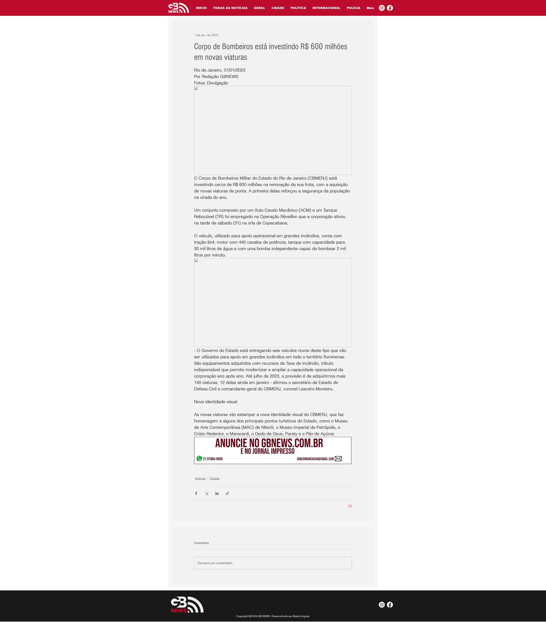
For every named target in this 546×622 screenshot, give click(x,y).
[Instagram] (382, 8)
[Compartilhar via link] (227, 493)
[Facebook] (390, 8)
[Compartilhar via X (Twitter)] (207, 493)
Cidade (215, 478)
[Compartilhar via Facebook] (196, 493)
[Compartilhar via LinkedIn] (217, 493)
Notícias (200, 478)
